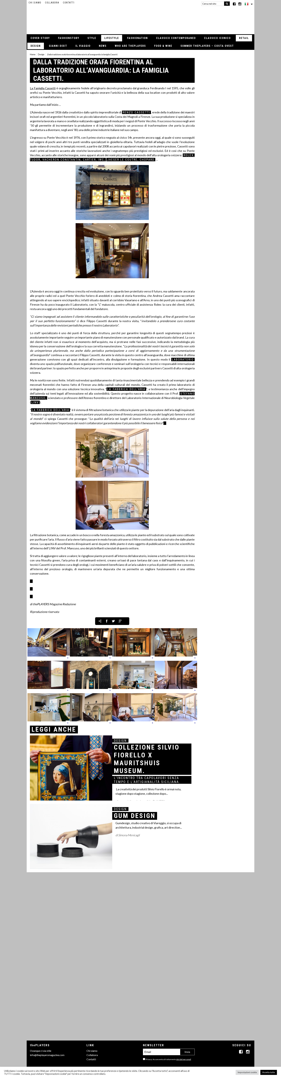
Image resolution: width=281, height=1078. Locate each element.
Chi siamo (35, 2)
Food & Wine (163, 45)
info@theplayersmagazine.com (47, 1054)
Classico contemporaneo (176, 38)
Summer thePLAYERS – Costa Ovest (207, 45)
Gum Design (134, 816)
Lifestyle (111, 38)
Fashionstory (68, 38)
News (103, 45)
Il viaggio (83, 45)
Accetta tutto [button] (268, 1072)
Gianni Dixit (58, 45)
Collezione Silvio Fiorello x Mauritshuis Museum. (147, 759)
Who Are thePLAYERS (130, 45)
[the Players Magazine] (140, 19)
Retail (244, 38)
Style (91, 38)
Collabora (52, 2)
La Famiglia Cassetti (43, 88)
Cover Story (40, 38)
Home (32, 54)
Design (36, 45)
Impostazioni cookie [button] (247, 1072)
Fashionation (137, 38)
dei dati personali (183, 1059)
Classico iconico (217, 38)
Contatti (68, 2)
